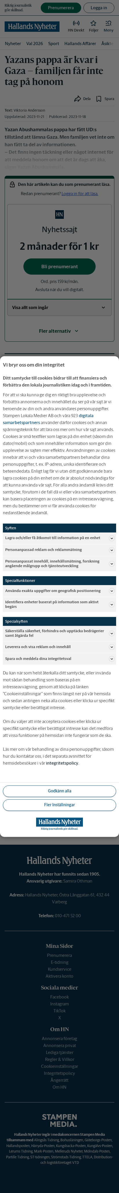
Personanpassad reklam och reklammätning (43, 550)
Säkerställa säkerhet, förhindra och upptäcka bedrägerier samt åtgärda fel (54, 633)
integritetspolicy (62, 763)
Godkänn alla (59, 791)
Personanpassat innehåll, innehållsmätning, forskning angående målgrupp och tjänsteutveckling (52, 563)
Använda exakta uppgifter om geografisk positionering (53, 590)
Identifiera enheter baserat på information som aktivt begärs (51, 604)
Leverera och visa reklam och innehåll (38, 646)
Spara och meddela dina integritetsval (38, 658)
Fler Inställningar (59, 805)
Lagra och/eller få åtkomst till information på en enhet (52, 538)
